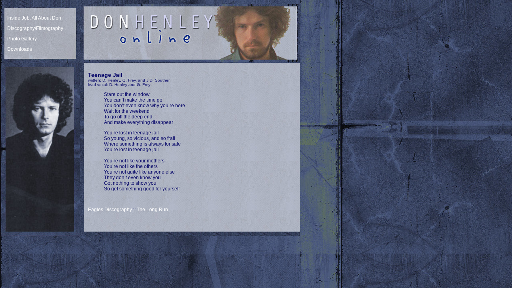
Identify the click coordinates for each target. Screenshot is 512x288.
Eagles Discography (110, 209)
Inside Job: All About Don (34, 18)
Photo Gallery (22, 39)
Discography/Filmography (35, 28)
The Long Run (152, 209)
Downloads (19, 49)
